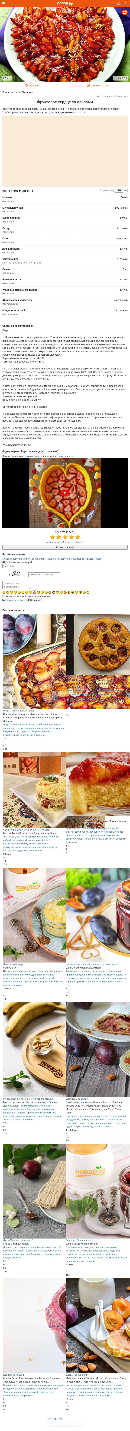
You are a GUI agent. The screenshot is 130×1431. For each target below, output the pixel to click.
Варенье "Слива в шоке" (79, 1240)
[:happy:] (26, 592)
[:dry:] (23, 592)
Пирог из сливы (75, 676)
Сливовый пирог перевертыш (83, 817)
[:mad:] (42, 592)
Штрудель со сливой (77, 1098)
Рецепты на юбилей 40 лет (86, 558)
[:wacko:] (7, 592)
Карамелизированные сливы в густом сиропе (92, 964)
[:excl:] (65, 592)
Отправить (35, 600)
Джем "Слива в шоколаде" (18, 1240)
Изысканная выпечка (58, 558)
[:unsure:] (57, 592)
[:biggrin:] (88, 592)
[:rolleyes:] (46, 592)
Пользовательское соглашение (64, 1422)
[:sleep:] (19, 592)
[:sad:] (11, 592)
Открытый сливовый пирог (18, 710)
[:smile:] (38, 592)
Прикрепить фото (15, 600)
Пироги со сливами (34, 558)
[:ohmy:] (15, 592)
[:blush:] (50, 592)
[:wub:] (34, 592)
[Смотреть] (65, 493)
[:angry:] (84, 592)
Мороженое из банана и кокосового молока (28, 1098)
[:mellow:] (76, 592)
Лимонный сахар (13, 964)
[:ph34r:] (53, 592)
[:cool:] (30, 592)
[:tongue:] (80, 592)
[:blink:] (69, 592)
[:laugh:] (72, 592)
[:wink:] (4, 592)
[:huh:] (61, 592)
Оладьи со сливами (77, 1374)
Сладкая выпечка (12, 558)
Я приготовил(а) (65, 547)
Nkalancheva (121, 96)
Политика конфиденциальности (65, 1425)
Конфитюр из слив (14, 1374)
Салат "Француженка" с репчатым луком (26, 829)
